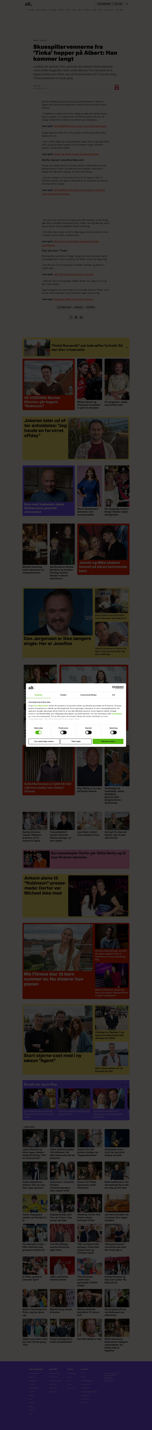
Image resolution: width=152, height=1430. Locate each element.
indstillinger (117, 714)
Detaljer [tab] (63, 695)
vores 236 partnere (40, 706)
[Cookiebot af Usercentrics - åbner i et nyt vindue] (114, 687)
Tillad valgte (76, 741)
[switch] (63, 732)
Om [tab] (113, 695)
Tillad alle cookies (108, 741)
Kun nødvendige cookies (44, 741)
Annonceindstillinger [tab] (88, 695)
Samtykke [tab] (38, 695)
